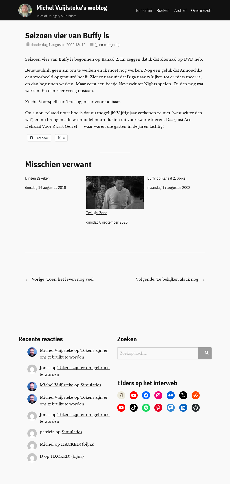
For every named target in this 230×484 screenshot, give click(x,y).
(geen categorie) (107, 44)
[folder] (92, 44)
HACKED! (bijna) (77, 444)
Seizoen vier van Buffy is (67, 35)
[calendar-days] (28, 44)
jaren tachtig (151, 126)
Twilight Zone (96, 212)
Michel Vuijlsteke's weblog (71, 8)
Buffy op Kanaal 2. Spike (166, 178)
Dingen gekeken (37, 178)
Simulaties (91, 385)
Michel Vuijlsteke (56, 350)
